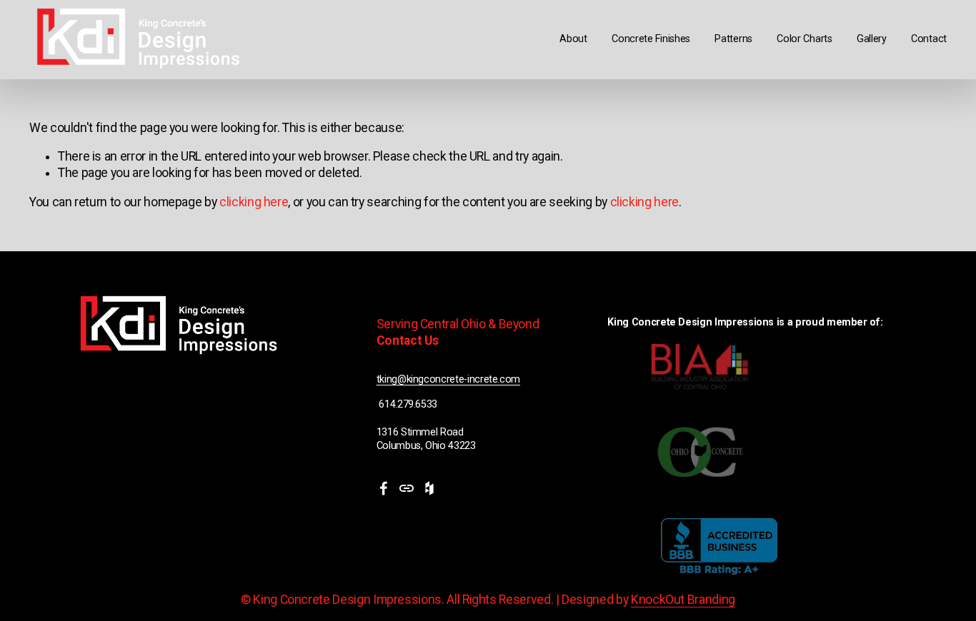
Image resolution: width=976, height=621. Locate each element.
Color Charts (804, 39)
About (573, 39)
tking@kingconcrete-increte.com (448, 379)
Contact (929, 39)
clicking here (253, 202)
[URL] (406, 488)
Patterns (733, 39)
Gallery (872, 39)
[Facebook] (384, 488)
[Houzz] (429, 488)
